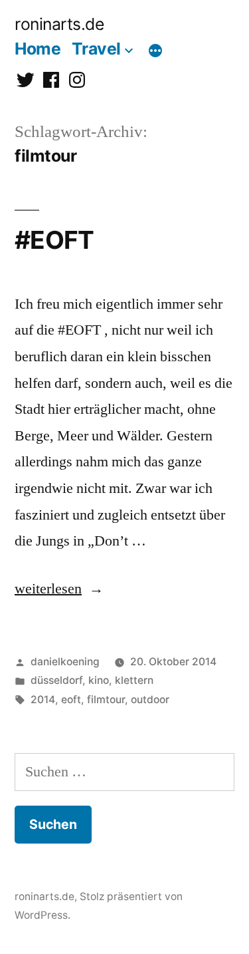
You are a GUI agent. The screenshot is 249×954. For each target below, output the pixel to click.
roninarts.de (59, 24)
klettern (134, 680)
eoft (71, 699)
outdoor (150, 699)
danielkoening (65, 661)
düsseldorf (56, 680)
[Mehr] (155, 51)
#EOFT (54, 240)
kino (98, 680)
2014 (43, 699)
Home (37, 49)
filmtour (106, 699)
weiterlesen (48, 588)
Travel (96, 49)
